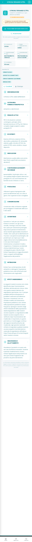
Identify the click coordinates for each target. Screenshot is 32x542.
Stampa (20, 86)
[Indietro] (2, 2)
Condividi (9, 86)
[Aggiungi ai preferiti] (29, 2)
